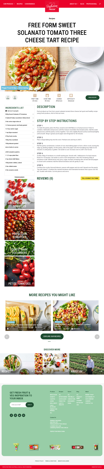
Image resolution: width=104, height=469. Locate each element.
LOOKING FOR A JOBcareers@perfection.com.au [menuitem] (59, 426)
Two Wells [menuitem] (71, 397)
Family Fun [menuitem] (62, 401)
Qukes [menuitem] (52, 401)
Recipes (52, 18)
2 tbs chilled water (11, 166)
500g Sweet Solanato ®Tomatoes (16, 114)
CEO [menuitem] (78, 404)
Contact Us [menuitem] (89, 403)
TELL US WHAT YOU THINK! (90, 178)
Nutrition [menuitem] (80, 402)
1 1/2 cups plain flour (11, 155)
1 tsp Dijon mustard (11, 132)
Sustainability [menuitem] (89, 397)
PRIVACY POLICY (39, 461)
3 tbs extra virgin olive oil (13, 121)
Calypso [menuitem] (52, 399)
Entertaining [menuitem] (63, 397)
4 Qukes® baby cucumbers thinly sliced (17, 118)
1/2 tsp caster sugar (11, 129)
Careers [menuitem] (87, 401)
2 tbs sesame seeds (11, 170)
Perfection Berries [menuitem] (53, 409)
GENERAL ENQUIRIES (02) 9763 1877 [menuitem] (55, 421)
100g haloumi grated (11, 143)
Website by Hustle (97, 467)
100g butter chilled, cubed (13, 162)
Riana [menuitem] (69, 403)
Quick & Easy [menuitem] (62, 399)
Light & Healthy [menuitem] (61, 404)
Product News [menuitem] (79, 397)
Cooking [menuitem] (79, 400)
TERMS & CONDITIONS (50, 461)
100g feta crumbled (11, 140)
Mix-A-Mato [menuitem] (53, 403)
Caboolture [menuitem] (71, 399)
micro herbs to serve (11, 147)
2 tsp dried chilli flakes (12, 159)
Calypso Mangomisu (82, 325)
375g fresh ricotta (11, 136)
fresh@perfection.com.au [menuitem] (58, 424)
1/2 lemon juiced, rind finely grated (16, 125)
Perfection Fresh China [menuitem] (57, 431)
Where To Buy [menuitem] (89, 394)
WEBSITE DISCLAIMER (63, 461)
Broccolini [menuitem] (53, 394)
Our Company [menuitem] (89, 399)
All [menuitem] (51, 412)
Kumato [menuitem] (52, 397)
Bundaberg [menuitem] (71, 401)
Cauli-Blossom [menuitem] (53, 406)
